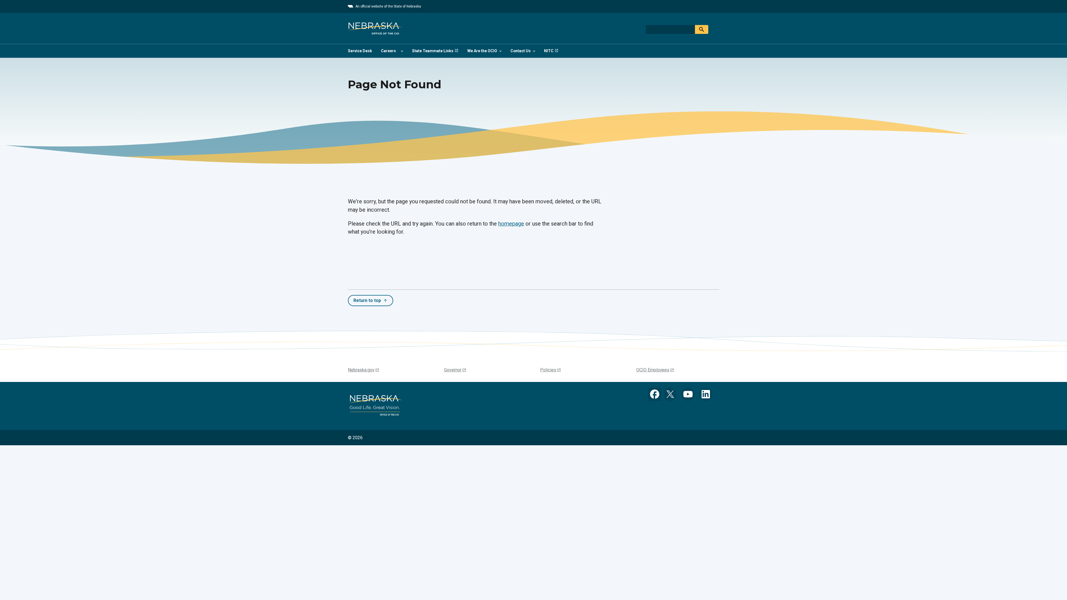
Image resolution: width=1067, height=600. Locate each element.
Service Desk (360, 51)
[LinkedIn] (705, 394)
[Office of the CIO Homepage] (375, 28)
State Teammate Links (432, 51)
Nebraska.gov (361, 369)
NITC (549, 51)
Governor (453, 369)
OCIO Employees (652, 369)
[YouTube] (688, 394)
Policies (548, 369)
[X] (670, 394)
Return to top (367, 300)
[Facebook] (654, 394)
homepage (511, 224)
